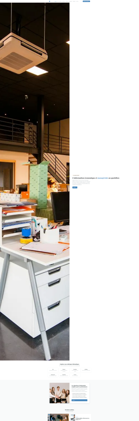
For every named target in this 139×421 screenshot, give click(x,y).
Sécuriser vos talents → (86, 1)
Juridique (67, 1)
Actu (57, 1)
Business (60, 1)
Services (77, 1)
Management (70, 1)
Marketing (74, 1)
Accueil (55, 1)
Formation (63, 1)
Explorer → (74, 187)
